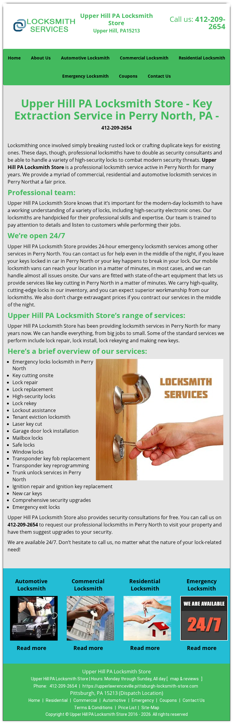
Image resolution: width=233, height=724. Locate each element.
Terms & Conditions (93, 707)
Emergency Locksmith (85, 76)
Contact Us (159, 76)
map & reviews (185, 678)
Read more (31, 647)
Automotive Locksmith (85, 58)
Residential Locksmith (202, 58)
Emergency (143, 700)
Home (14, 58)
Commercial (85, 700)
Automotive (114, 700)
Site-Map (150, 707)
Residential (57, 700)
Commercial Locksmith (144, 58)
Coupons (128, 76)
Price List (127, 707)
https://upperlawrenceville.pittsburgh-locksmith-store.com (140, 686)
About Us (41, 58)
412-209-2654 (210, 22)
